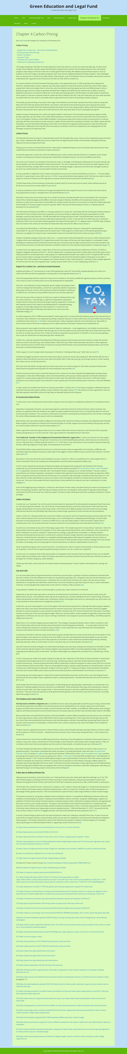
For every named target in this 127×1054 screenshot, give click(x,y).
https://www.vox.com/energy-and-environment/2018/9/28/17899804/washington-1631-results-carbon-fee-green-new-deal (64, 913)
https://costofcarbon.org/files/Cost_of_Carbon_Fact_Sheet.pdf (41, 853)
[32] (37, 694)
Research (17, 23)
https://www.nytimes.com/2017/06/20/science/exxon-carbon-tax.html (44, 941)
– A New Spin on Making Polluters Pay (30, 62)
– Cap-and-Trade (22, 57)
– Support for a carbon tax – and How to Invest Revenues (36, 50)
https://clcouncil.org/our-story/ (30, 936)
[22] (23, 483)
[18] (75, 390)
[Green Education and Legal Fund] (63, 10)
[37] (95, 810)
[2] (52, 176)
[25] (96, 542)
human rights (97, 753)
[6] (38, 207)
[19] (58, 425)
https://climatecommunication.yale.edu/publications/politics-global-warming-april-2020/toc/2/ (54, 898)
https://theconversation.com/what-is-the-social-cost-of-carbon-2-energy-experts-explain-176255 (54, 837)
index (21, 41)
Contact (33, 23)
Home (16, 18)
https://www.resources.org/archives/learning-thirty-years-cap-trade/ (44, 998)
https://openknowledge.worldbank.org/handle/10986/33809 (65, 863)
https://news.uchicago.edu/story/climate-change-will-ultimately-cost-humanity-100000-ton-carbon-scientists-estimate (62, 848)
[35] (100, 744)
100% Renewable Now (36, 18)
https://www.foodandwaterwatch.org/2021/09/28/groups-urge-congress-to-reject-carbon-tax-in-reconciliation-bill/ (61, 932)
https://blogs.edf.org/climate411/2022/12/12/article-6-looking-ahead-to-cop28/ (49, 877)
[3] (93, 178)
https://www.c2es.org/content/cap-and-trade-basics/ (38, 960)
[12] (79, 273)
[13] (31, 311)
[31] (104, 670)
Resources (106, 18)
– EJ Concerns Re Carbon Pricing (27, 52)
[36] (67, 768)
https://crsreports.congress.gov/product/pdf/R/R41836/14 (40, 872)
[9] (41, 240)
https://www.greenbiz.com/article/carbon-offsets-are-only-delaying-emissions (48, 1005)
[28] (31, 618)
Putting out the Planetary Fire (89, 18)
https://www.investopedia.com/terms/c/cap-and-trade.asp (40, 965)
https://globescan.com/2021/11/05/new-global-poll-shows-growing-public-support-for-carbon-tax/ (56, 887)
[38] (79, 822)
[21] (17, 471)
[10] (108, 245)
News (26, 23)
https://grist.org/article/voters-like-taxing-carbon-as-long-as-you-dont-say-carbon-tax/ (51, 903)
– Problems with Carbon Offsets (27, 60)
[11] (96, 262)
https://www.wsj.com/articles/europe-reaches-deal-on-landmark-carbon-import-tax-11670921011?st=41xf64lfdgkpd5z (60, 882)
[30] (90, 642)
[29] (57, 630)
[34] (22, 734)
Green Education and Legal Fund (63, 6)
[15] (97, 352)
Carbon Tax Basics (24, 55)
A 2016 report (67, 756)
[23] (109, 487)
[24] (102, 523)
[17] (17, 383)
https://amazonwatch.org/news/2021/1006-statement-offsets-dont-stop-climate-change (51, 1017)
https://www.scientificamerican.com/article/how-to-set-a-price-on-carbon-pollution (49, 827)
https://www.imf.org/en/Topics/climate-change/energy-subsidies (42, 858)
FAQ (48, 18)
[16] (73, 368)
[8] (100, 233)
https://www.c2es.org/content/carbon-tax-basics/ (37, 951)
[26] (82, 585)
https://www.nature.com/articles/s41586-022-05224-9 (38, 832)
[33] (29, 725)
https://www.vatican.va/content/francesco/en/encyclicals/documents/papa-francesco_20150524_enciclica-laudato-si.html (63, 977)
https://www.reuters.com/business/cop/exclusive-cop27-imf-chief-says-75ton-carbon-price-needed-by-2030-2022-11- (59, 879)
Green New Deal (59, 18)
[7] (89, 224)
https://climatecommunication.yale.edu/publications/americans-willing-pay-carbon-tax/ (72, 894)
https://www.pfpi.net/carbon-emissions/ (92, 1005)
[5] (68, 193)
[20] (25, 454)
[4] (55, 186)
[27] (62, 601)
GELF (23, 18)
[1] (88, 155)
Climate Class (72, 18)
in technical (84, 753)
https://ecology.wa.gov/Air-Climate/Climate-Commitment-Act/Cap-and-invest (47, 991)
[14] (39, 321)
